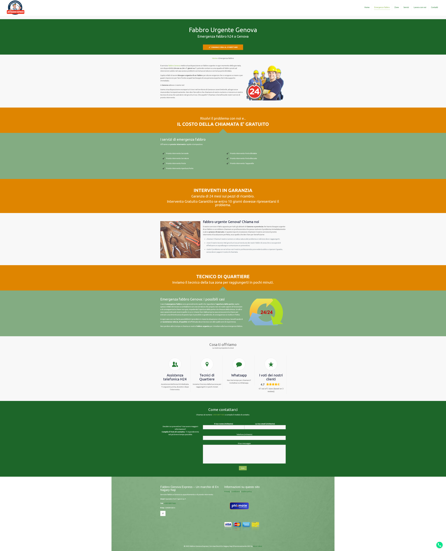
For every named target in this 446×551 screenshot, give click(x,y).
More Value (257, 546)
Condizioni (235, 491)
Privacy (227, 491)
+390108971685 (218, 415)
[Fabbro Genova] (15, 7)
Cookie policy (246, 491)
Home (214, 58)
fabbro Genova (174, 66)
